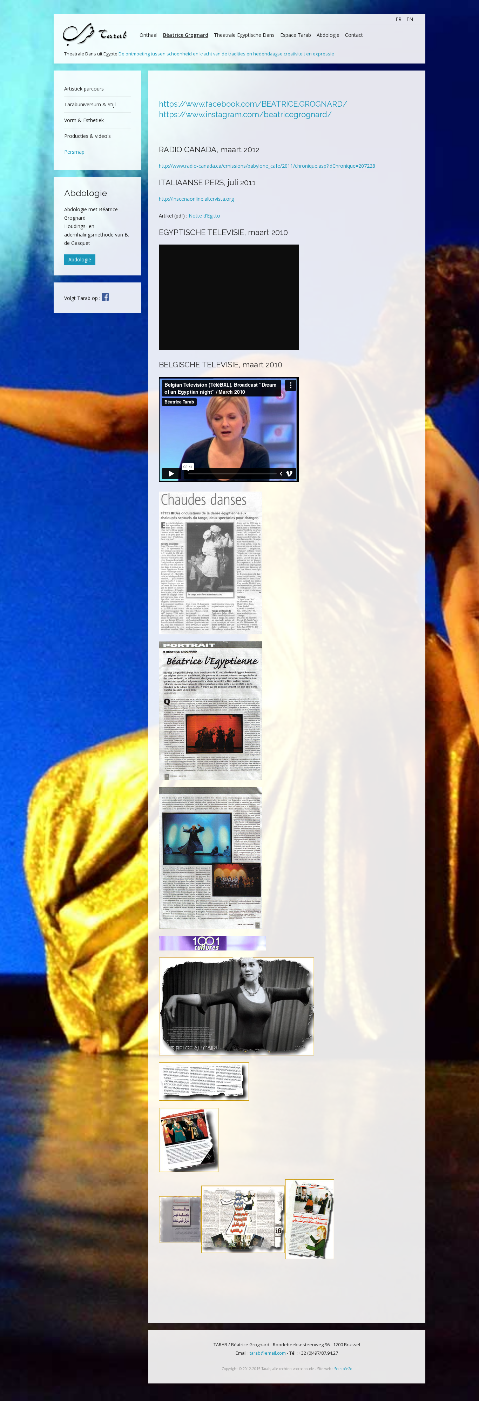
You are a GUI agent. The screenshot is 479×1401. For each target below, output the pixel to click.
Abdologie (328, 35)
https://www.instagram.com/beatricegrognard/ (245, 114)
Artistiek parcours (84, 88)
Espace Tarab (295, 35)
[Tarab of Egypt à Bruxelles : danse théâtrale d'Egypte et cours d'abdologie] (105, 297)
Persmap (74, 151)
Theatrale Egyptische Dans (244, 35)
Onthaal (148, 35)
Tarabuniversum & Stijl (90, 104)
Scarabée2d (343, 1368)
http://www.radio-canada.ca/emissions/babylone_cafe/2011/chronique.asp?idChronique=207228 (267, 165)
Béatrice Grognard (185, 35)
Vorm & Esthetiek (84, 120)
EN (409, 19)
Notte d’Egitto (204, 215)
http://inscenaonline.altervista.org (196, 198)
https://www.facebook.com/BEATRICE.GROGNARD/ (253, 103)
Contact (354, 35)
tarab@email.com (268, 1353)
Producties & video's (87, 136)
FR (399, 19)
